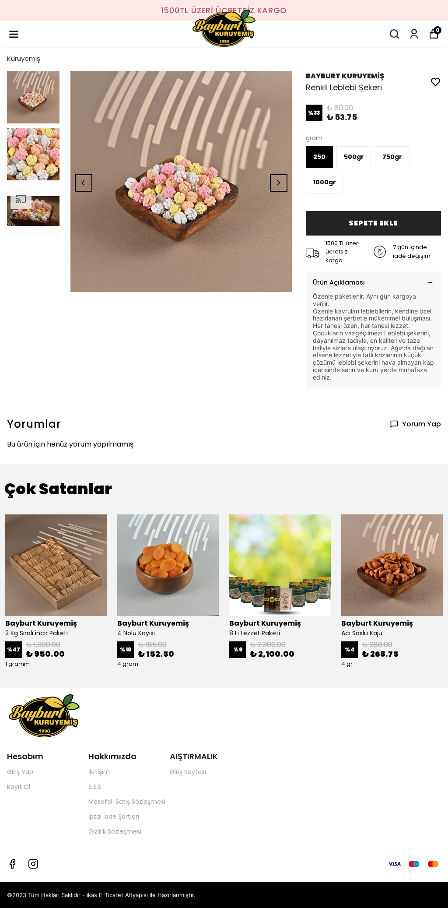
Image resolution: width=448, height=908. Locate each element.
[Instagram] (33, 864)
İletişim (99, 771)
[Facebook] (12, 864)
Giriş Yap (20, 771)
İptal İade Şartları (113, 816)
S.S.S (95, 786)
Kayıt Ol (18, 786)
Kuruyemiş (23, 58)
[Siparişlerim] (414, 33)
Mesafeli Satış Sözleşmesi (126, 801)
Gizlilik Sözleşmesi (114, 831)
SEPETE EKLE (373, 223)
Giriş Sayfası (188, 771)
